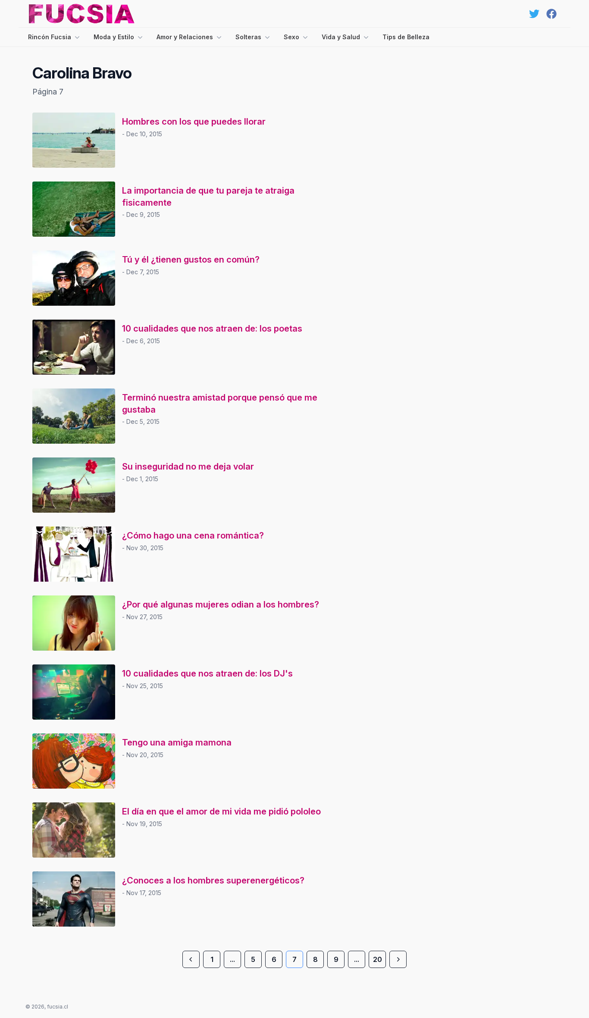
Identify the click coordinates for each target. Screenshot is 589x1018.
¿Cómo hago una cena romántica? (193, 535)
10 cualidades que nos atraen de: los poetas (212, 328)
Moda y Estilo (114, 37)
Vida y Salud (341, 37)
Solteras (248, 37)
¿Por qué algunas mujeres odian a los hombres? (220, 604)
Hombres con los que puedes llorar (194, 121)
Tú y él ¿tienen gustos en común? (191, 259)
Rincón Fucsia (49, 37)
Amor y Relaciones (185, 37)
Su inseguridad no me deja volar (188, 466)
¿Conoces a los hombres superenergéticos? (213, 880)
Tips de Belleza (405, 37)
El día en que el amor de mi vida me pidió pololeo (221, 811)
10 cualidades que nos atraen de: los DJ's (207, 673)
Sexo (291, 37)
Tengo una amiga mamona (177, 742)
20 (377, 959)
